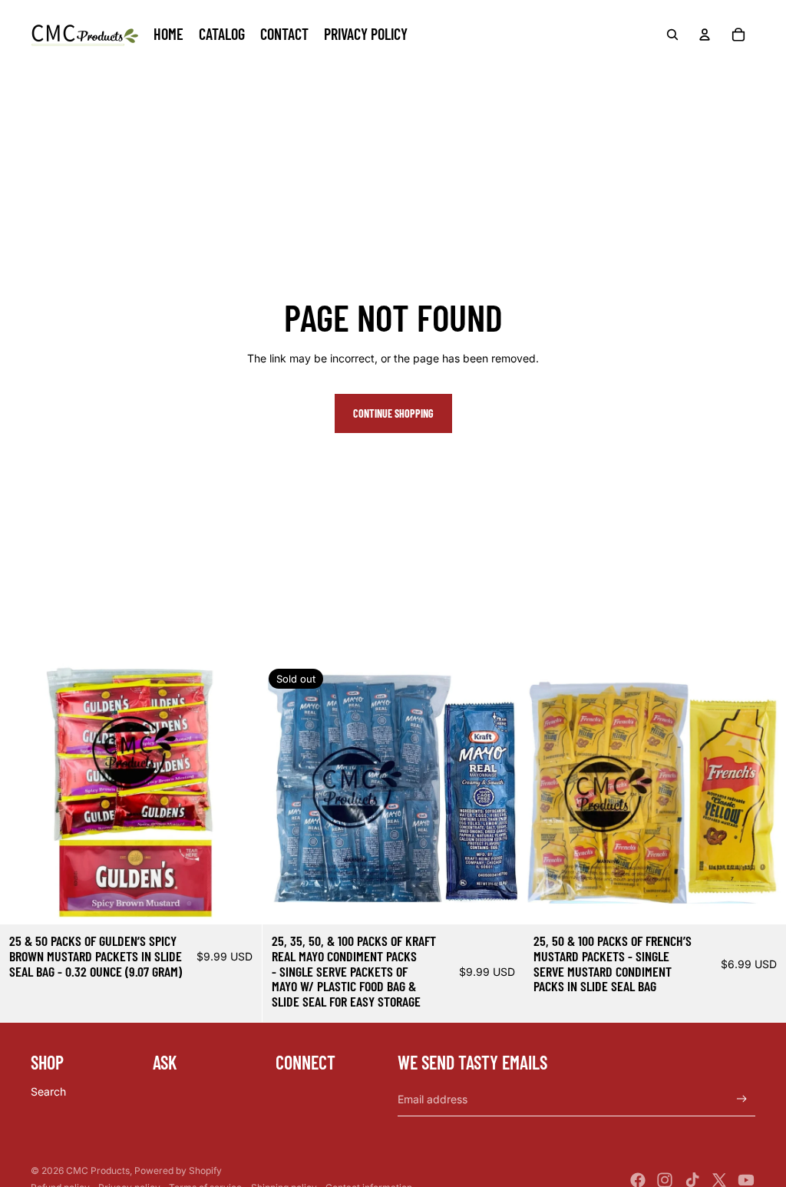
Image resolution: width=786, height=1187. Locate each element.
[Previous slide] (23, 794)
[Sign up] (741, 1099)
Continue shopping (393, 413)
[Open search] (672, 34)
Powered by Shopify (178, 1170)
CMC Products (98, 1170)
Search (48, 1091)
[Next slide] (239, 794)
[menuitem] (168, 34)
